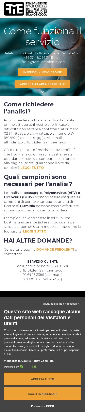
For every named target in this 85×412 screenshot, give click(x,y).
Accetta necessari (42, 393)
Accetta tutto (42, 379)
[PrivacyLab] (27, 367)
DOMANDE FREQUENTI (55, 249)
